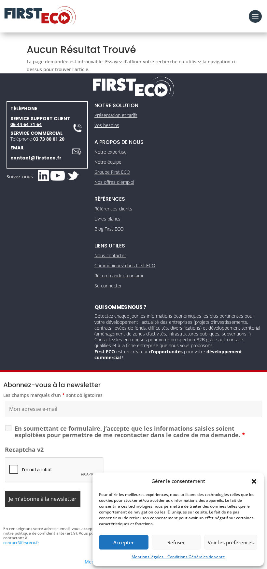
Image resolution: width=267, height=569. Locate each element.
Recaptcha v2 (24, 449)
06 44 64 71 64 (26, 124)
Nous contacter (110, 255)
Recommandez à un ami (118, 275)
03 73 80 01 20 (48, 139)
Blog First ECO (109, 229)
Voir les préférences (231, 542)
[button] (254, 481)
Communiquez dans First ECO (124, 265)
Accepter (123, 542)
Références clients (113, 209)
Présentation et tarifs (115, 115)
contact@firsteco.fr (36, 158)
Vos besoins (106, 125)
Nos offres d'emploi (114, 182)
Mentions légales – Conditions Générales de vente (178, 557)
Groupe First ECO (112, 172)
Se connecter (108, 286)
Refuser (176, 542)
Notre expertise (110, 152)
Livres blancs (107, 219)
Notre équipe (107, 162)
